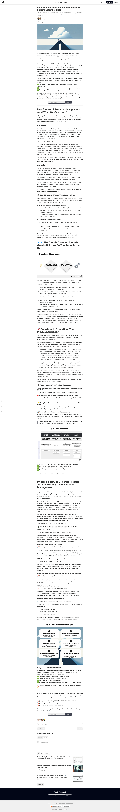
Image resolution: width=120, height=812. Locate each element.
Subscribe (109, 2)
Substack (54, 809)
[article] (60, 759)
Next (79, 728)
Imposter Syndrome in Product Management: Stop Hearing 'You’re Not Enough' (54, 766)
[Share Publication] (104, 2)
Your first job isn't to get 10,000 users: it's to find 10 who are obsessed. (52, 777)
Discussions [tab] (46, 753)
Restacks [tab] (45, 737)
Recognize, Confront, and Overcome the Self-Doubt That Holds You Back (52, 769)
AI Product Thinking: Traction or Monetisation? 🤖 (51, 775)
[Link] (35, 111)
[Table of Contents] (1, 406)
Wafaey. (52, 17)
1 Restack (51, 719)
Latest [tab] (42, 753)
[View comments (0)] (43, 22)
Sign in (116, 2)
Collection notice (69, 803)
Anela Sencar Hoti (45, 17)
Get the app (66, 806)
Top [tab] (38, 753)
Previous (42, 728)
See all (39, 784)
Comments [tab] (40, 737)
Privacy (60, 803)
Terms (63, 803)
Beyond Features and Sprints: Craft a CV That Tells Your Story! (50, 758)
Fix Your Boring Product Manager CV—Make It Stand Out (53, 757)
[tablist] (42, 737)
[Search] (102, 2)
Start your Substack (56, 806)
